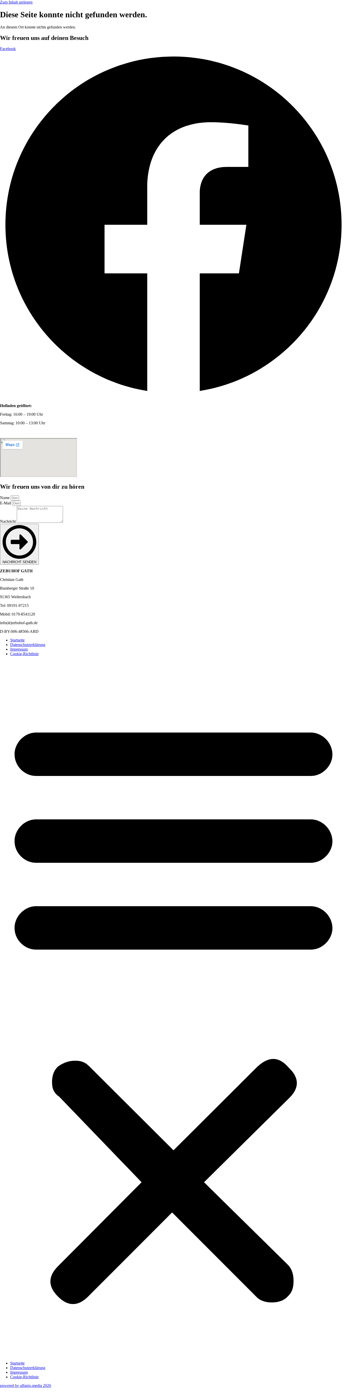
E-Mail (6, 503)
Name (5, 498)
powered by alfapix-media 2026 (25, 1385)
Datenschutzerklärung (27, 644)
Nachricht (8, 521)
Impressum (19, 649)
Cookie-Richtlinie (24, 654)
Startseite (17, 640)
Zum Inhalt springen (16, 2)
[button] (173, 1008)
